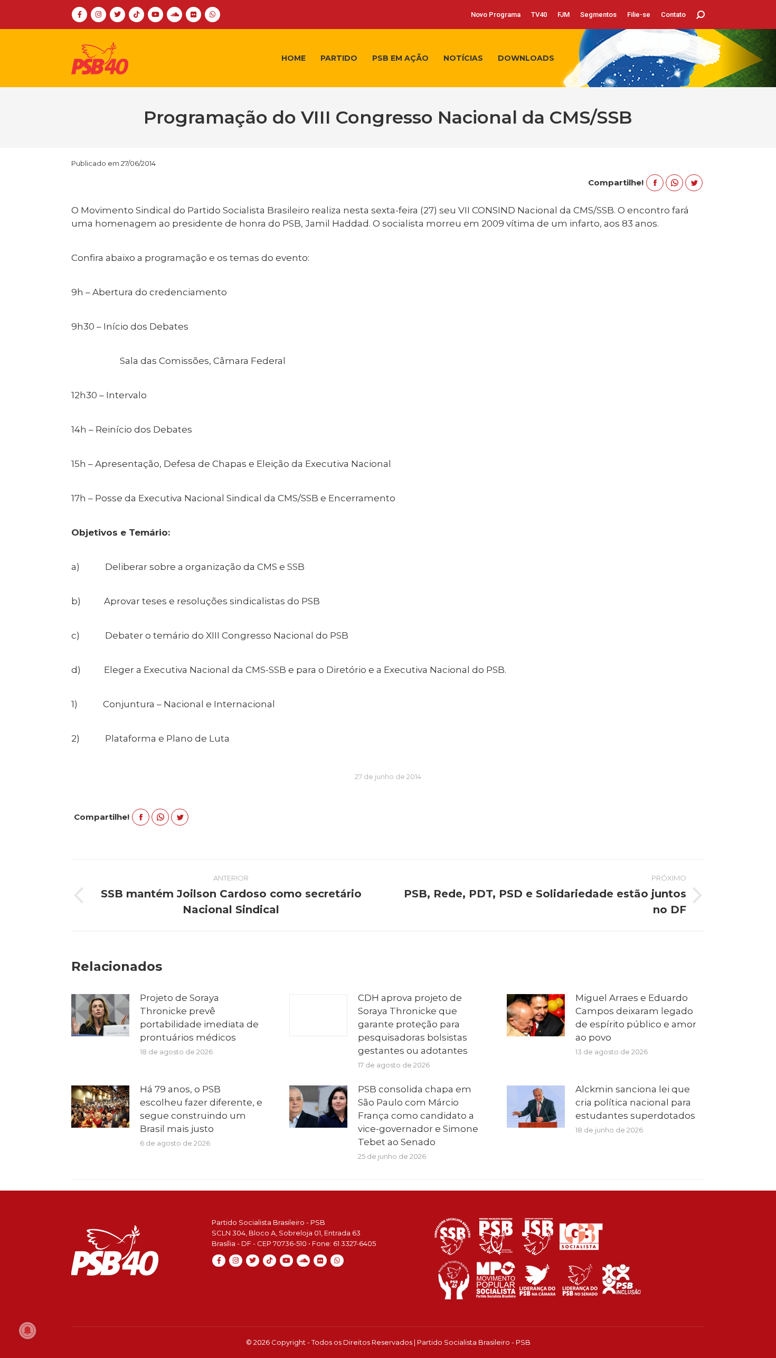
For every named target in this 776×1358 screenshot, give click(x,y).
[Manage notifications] (27, 1330)
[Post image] (100, 1015)
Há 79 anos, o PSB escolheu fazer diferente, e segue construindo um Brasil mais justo (201, 1109)
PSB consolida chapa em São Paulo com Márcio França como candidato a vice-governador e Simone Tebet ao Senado (418, 1115)
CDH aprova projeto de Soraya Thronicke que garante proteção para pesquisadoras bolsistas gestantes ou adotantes (413, 1024)
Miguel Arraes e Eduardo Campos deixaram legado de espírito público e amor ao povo (635, 1017)
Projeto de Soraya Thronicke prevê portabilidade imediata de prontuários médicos (199, 1017)
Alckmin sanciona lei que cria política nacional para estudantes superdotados (635, 1102)
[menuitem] (496, 15)
